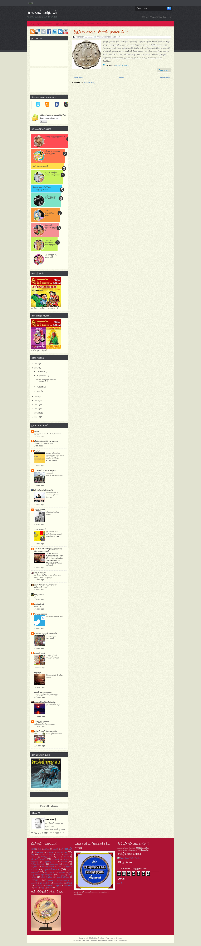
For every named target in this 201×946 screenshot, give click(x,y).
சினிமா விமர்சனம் (102, 24)
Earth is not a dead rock (43, 443)
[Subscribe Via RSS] (47, 106)
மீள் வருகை (38, 885)
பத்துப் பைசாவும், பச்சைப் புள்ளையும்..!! (100, 31)
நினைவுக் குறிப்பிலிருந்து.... (51, 227)
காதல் (58, 855)
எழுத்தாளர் (50, 852)
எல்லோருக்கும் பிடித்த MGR (50, 197)
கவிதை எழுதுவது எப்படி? (55, 136)
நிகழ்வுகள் (62, 872)
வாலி (36, 888)
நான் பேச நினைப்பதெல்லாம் (45, 585)
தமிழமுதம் (34, 866)
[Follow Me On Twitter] (37, 106)
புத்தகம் (57, 24)
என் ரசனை (62, 852)
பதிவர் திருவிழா (46, 877)
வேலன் (37, 451)
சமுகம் (66, 857)
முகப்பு (32, 24)
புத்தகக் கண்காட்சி (63, 880)
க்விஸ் (58, 857)
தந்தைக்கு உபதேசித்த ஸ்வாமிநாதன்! (50, 242)
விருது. (42, 888)
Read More (163, 70)
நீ (34, 597)
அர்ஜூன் (55, 849)
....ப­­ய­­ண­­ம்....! (40, 529)
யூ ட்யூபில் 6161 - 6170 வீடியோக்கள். (47, 434)
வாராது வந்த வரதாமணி (54, 616)
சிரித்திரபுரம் (35, 862)
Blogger (54, 806)
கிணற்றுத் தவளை (41, 721)
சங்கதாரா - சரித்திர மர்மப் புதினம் (52, 152)
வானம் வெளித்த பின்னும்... (45, 702)
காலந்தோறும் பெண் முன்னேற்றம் (46, 695)
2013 (36, 409)
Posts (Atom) (89, 82)
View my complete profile (47, 833)
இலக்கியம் (66, 24)
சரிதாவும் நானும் (38, 859)
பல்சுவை (113, 24)
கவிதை (49, 855)
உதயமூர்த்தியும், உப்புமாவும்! (51, 256)
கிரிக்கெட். (34, 857)
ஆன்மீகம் (40, 852)
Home (30, 3)
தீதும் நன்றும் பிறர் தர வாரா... (46, 441)
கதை (32, 855)
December (41, 371)
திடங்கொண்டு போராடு (43, 490)
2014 (36, 405)
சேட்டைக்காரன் (40, 614)
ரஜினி (59, 885)
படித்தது (61, 875)
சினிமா (74, 24)
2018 (36, 364)
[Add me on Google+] (66, 106)
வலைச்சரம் (90, 24)
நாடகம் (52, 872)
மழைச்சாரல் (39, 594)
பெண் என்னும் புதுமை (43, 692)
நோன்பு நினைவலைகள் (54, 734)
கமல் (41, 855)
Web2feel (85, 940)
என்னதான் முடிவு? (41, 587)
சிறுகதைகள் (49, 861)
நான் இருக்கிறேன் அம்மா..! (49, 212)
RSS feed (145, 17)
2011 (36, 417)
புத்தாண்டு (34, 883)
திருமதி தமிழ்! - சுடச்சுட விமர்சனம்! (52, 173)
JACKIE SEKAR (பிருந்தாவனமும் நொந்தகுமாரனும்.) (48, 550)
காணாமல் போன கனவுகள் (45, 470)
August (40, 387)
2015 (36, 400)
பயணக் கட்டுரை (63, 877)
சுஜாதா (65, 864)
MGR (33, 849)
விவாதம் (50, 888)
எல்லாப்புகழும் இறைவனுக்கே (45, 731)
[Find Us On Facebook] (56, 106)
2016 (36, 396)
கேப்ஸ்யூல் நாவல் (47, 857)
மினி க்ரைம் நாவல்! (40, 166)
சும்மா (36, 431)
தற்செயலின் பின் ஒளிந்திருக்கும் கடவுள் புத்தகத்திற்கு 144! (54, 534)
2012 (36, 413)
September (42, 375)
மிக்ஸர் (82, 24)
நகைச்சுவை (48, 24)
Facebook (167, 17)
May (39, 391)
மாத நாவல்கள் (58, 883)
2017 (36, 368)
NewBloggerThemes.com (118, 940)
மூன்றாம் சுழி (39, 604)
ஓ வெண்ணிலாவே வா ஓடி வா (44, 724)
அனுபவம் (39, 24)
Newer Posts (78, 78)
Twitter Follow (156, 17)
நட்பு (46, 872)
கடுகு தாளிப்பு (39, 510)
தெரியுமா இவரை (48, 866)
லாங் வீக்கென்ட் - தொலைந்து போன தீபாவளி (52, 494)
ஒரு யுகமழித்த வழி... (53, 704)
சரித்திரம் (56, 859)
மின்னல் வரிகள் (42, 12)
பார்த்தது (50, 880)
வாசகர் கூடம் (39, 653)
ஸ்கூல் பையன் (40, 573)
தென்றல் (37, 672)
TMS (39, 849)
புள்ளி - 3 (37, 607)
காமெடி (66, 855)
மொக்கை (48, 885)
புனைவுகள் (44, 883)
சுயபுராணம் (125, 65)
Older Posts (165, 78)
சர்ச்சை (66, 859)
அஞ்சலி (47, 849)
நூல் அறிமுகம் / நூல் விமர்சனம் (51, 873)
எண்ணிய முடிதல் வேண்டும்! (45, 633)
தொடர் (60, 866)
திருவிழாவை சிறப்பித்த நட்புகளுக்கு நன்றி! (42, 188)
